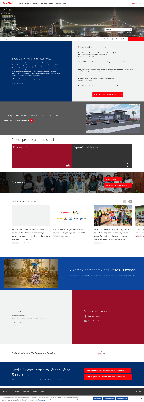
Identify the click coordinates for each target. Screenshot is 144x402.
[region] (72, 398)
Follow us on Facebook (94, 316)
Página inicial (6, 9)
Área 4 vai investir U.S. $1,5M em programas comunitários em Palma (96, 78)
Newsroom (51, 3)
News (11, 391)
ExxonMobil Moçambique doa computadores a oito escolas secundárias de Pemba (99, 85)
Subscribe (42, 391)
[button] (134, 3)
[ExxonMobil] (8, 3)
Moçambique (15, 242)
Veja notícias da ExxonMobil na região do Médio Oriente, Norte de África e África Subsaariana (105, 377)
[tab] (71, 248)
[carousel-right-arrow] (130, 201)
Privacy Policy (42, 400)
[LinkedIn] (136, 391)
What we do (28, 3)
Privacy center (97, 398)
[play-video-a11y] (31, 120)
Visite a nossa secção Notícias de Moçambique (106, 94)
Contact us (34, 391)
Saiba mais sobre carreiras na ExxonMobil (116, 185)
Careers (64, 3)
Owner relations (25, 391)
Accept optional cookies (122, 398)
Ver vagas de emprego (111, 179)
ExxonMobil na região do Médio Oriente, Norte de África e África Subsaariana (106, 370)
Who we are (20, 3)
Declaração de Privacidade (104, 351)
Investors (58, 3)
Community (44, 3)
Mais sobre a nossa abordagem (76, 278)
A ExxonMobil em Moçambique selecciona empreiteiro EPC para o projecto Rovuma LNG (101, 62)
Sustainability (36, 3)
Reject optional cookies (109, 398)
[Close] (141, 398)
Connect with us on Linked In (95, 321)
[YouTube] (140, 391)
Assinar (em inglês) (135, 39)
